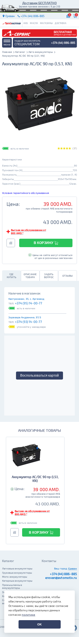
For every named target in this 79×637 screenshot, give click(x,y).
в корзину (43, 243)
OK (39, 624)
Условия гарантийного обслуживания (25, 192)
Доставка (60, 23)
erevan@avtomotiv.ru (61, 578)
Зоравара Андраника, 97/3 (24, 317)
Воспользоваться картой (39, 375)
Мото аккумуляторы (14, 576)
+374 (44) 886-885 (63, 574)
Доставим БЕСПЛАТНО (39, 3)
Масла (34, 23)
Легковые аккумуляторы (17, 568)
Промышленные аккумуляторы (12, 586)
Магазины (46, 23)
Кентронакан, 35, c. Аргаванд (26, 298)
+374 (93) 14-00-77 (28, 322)
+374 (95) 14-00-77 (28, 303)
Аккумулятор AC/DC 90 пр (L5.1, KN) (35, 478)
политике (28, 614)
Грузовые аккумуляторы (17, 572)
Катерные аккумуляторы (17, 580)
